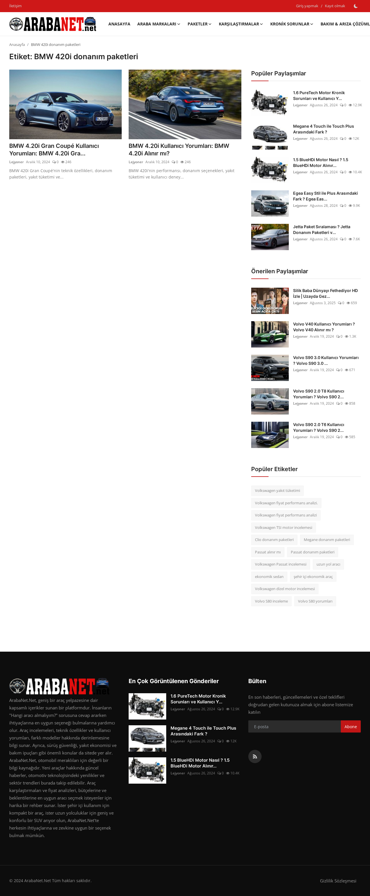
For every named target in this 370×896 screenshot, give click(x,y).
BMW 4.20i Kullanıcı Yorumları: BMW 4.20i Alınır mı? (179, 149)
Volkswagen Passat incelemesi (280, 564)
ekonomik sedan (269, 576)
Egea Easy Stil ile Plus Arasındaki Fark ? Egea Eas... (325, 196)
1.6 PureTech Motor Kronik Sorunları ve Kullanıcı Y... (319, 95)
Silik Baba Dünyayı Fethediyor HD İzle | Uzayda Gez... (325, 293)
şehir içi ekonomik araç (313, 576)
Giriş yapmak (307, 5)
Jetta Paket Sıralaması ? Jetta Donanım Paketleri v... (321, 229)
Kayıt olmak (335, 5)
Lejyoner (16, 161)
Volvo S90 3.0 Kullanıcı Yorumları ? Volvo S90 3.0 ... (326, 360)
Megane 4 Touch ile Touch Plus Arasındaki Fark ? (323, 129)
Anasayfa (119, 24)
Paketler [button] (198, 24)
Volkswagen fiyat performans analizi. (286, 502)
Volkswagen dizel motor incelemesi (285, 588)
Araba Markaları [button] (156, 24)
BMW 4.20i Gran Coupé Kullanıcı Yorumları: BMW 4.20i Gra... (54, 149)
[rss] (255, 756)
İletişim (15, 5)
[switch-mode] (356, 6)
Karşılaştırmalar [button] (239, 24)
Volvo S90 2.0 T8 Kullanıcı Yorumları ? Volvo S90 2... (318, 393)
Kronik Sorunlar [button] (289, 24)
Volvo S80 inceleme (271, 601)
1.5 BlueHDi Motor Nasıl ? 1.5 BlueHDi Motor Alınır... (320, 162)
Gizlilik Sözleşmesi (338, 881)
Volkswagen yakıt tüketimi (277, 490)
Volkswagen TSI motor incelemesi (283, 527)
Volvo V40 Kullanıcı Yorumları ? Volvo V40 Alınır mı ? (324, 326)
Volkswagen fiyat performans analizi (286, 515)
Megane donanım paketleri (327, 539)
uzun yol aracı (328, 564)
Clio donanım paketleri (274, 539)
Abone (351, 726)
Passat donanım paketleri (312, 552)
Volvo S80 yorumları (315, 601)
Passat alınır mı (268, 552)
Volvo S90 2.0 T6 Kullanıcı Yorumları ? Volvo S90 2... (318, 427)
